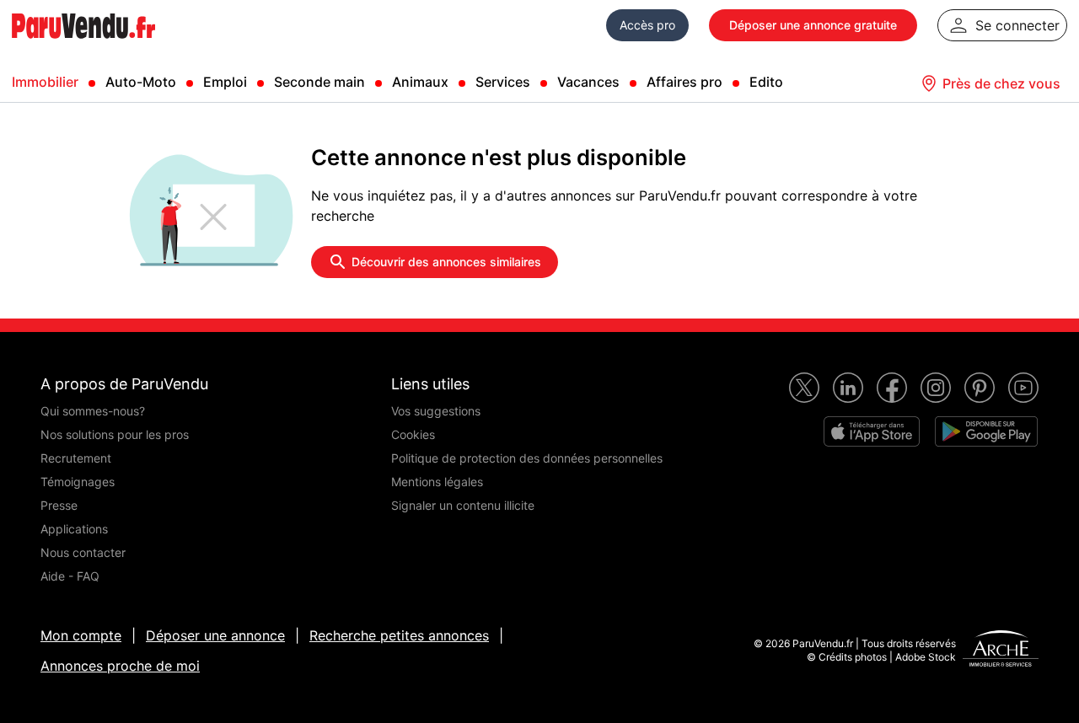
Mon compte (80, 635)
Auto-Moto (140, 81)
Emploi (225, 81)
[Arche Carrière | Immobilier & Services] (1001, 650)
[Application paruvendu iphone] (872, 431)
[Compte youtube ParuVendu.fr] (1023, 387)
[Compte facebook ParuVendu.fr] (892, 387)
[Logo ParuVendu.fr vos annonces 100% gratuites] (83, 45)
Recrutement (75, 458)
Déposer (813, 25)
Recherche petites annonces (399, 635)
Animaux (420, 81)
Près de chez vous (1001, 83)
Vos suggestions (435, 411)
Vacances (588, 81)
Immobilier (45, 81)
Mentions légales (437, 481)
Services (502, 81)
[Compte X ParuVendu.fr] (804, 387)
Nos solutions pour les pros (114, 434)
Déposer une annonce (215, 635)
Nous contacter (83, 552)
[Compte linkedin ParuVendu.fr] (848, 387)
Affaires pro (684, 81)
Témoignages (77, 481)
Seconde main (319, 81)
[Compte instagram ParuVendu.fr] (936, 387)
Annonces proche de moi (120, 665)
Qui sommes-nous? (92, 411)
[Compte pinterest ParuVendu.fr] (979, 387)
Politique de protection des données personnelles (527, 458)
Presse (59, 505)
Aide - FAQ (69, 576)
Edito (766, 81)
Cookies (413, 434)
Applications (74, 529)
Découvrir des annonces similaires (446, 261)
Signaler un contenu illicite (462, 505)
